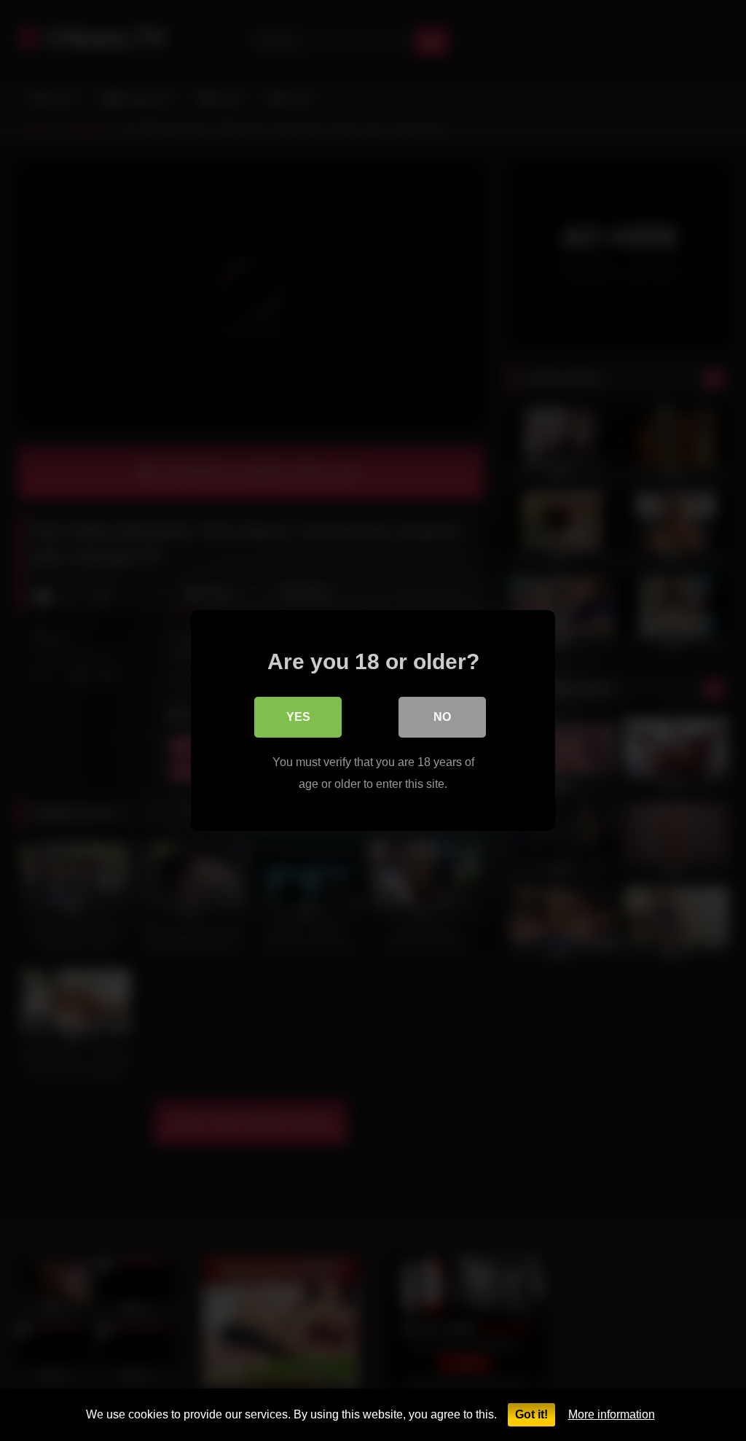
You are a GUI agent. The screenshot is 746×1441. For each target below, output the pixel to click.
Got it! (531, 1414)
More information (611, 1414)
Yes (298, 717)
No (442, 717)
